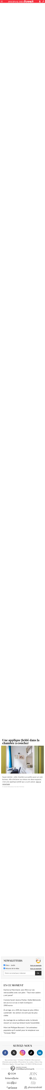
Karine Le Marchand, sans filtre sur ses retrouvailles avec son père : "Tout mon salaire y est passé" (22, 992)
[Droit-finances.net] (33, 1078)
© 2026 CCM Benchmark (34, 1064)
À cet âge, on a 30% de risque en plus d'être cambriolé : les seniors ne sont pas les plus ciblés (21, 1012)
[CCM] (11, 1073)
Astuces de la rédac (12, 968)
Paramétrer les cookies (26, 1062)
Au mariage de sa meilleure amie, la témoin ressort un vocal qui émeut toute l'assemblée (21, 1021)
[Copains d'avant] (11, 1082)
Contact (21, 1060)
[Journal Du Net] (33, 1073)
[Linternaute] (11, 1078)
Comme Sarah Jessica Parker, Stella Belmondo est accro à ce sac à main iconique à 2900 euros (22, 1002)
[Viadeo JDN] (33, 1082)
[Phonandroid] (33, 1087)
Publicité (28, 1060)
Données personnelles (10, 1062)
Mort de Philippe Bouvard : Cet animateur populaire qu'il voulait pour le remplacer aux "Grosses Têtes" (21, 1030)
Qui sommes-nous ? (11, 1060)
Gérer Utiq (38, 1062)
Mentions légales (8, 1064)
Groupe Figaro (20, 1064)
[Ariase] (11, 1087)
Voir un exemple (35, 965)
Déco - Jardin (10, 965)
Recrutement (36, 1060)
